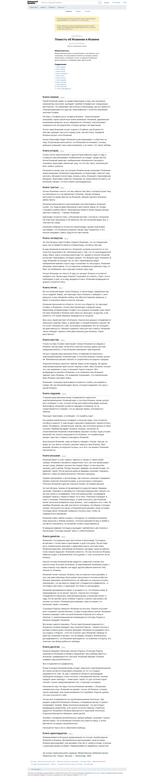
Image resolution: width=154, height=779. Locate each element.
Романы (53, 764)
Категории (33, 761)
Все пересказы (88, 764)
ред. (62, 97)
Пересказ (69, 11)
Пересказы (33, 7)
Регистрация (116, 2)
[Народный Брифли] (33, 2)
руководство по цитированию (79, 20)
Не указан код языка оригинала (40, 764)
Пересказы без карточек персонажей (68, 761)
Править (78, 11)
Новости (61, 7)
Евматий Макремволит (77, 36)
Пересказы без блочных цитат (46, 761)
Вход (124, 2)
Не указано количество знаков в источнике (70, 764)
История (87, 11)
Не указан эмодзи (85, 761)
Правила (52, 7)
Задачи (43, 7)
